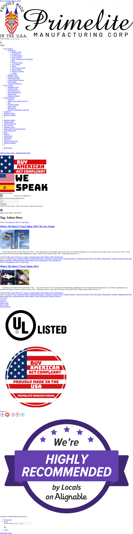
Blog (9, 103)
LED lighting (97, 258)
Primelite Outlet (16, 52)
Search (6, 521)
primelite (114, 258)
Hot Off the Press (17, 56)
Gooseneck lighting (69, 258)
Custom (14, 73)
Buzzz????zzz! (11, 258)
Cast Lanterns (16, 64)
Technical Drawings (14, 78)
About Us (11, 99)
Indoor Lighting (16, 70)
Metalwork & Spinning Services (18, 101)
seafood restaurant (18, 260)
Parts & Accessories (18, 71)
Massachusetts (106, 258)
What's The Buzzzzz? (56, 257)
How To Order (8, 85)
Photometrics (12, 108)
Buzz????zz (19, 257)
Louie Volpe (25, 222)
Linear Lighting (16, 57)
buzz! (13, 257)
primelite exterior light (125, 258)
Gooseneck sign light (82, 258)
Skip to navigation (5, 1)
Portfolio (6, 134)
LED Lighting (44, 257)
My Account (8, 520)
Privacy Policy (4, 305)
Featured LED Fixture (37, 258)
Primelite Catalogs (13, 76)
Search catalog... (5, 39)
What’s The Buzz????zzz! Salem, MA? (19, 266)
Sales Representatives (14, 92)
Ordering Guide (13, 89)
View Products (8, 49)
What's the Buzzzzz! (55, 260)
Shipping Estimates (14, 96)
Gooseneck (47, 258)
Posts (13, 61)
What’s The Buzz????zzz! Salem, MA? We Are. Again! (27, 226)
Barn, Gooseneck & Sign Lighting (22, 59)
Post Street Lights (17, 63)
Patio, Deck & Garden (18, 68)
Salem (2, 260)
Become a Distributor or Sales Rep (18, 110)
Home (2, 213)
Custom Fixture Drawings (16, 80)
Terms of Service (5, 307)
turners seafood (29, 260)
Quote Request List (14, 90)
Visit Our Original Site (15, 83)
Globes (14, 66)
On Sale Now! (16, 54)
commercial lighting (23, 258)
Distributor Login (13, 87)
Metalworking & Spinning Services (15, 129)
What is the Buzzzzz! (41, 260)
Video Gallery (12, 106)
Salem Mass (8, 260)
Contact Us (7, 111)
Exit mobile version (6, 533)
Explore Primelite (9, 97)
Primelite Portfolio (13, 104)
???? (5, 258)
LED (91, 258)
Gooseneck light (57, 258)
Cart (6, 530)
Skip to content (16, 1)
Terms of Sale (12, 94)
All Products (11, 50)
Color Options (12, 82)
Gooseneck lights (34, 257)
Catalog (25, 257)
